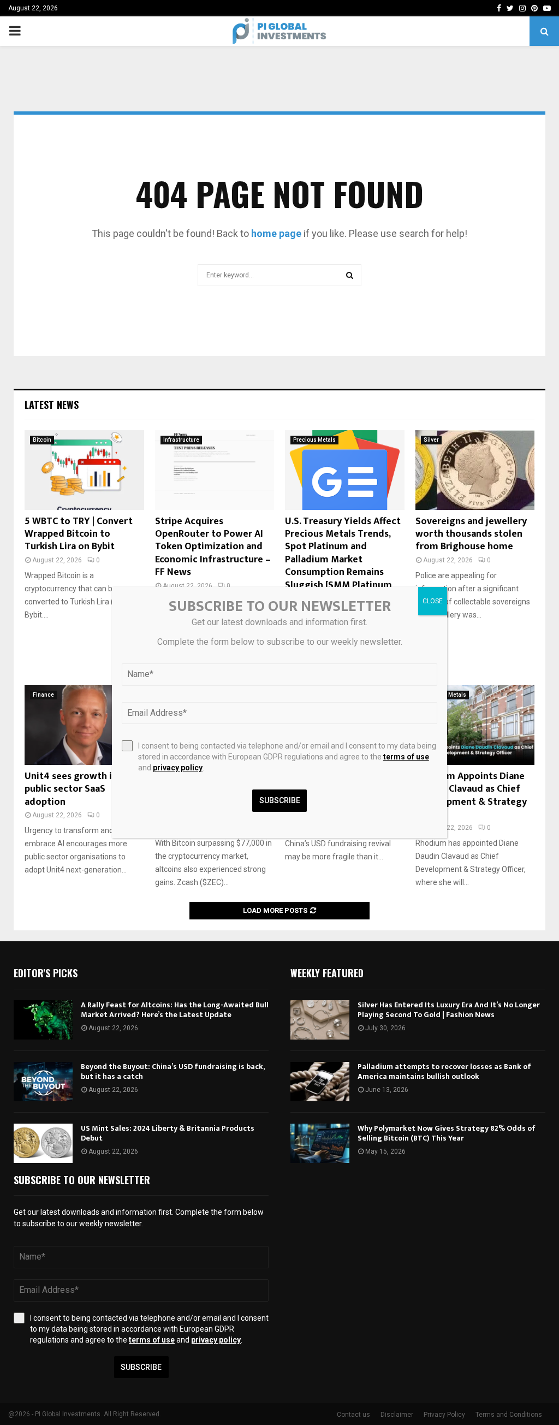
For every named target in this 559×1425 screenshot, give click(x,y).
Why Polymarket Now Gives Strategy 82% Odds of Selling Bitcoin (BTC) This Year (447, 1133)
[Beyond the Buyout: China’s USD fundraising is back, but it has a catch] (43, 1081)
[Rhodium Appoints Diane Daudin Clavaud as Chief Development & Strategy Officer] (475, 725)
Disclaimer (396, 1414)
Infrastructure (181, 440)
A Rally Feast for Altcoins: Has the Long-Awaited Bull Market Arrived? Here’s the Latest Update (175, 1010)
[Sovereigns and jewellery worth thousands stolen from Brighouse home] (475, 470)
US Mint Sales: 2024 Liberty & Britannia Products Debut (167, 1133)
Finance (43, 695)
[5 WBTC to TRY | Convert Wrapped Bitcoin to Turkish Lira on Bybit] (84, 470)
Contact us (353, 1414)
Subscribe (141, 1367)
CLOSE (433, 601)
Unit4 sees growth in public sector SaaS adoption (71, 789)
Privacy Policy (444, 1414)
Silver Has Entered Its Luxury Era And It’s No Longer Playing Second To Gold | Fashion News (449, 1010)
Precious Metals (314, 440)
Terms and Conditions (508, 1414)
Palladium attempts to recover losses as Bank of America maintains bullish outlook (444, 1071)
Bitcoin (42, 440)
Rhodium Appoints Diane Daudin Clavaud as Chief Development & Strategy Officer (471, 795)
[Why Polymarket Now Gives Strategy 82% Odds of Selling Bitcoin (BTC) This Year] (319, 1143)
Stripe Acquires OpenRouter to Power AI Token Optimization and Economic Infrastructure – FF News (213, 547)
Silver (431, 440)
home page (276, 233)
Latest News (52, 404)
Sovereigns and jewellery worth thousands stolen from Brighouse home (471, 534)
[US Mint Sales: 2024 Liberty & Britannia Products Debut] (43, 1143)
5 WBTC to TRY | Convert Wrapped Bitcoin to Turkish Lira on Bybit (79, 534)
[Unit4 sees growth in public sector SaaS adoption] (84, 725)
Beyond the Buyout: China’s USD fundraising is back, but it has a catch (172, 1071)
